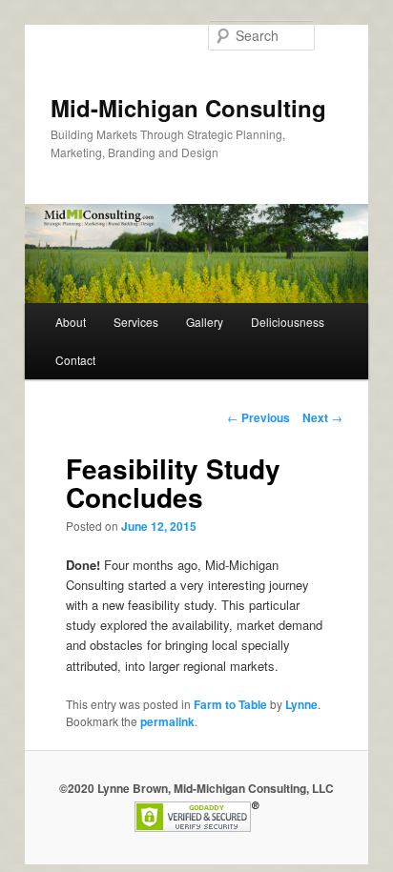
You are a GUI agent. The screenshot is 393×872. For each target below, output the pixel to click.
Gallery (204, 322)
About (70, 322)
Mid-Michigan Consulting (188, 107)
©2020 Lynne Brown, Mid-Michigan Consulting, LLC (196, 788)
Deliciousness (287, 322)
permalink (167, 721)
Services (136, 322)
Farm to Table (230, 704)
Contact (75, 360)
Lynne (301, 704)
